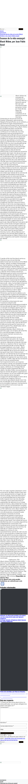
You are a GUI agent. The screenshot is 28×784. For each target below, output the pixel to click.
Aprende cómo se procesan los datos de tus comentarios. (12, 739)
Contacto (3, 780)
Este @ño (4, 735)
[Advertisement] (14, 14)
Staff (1, 781)
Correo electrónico (7, 726)
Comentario (4, 707)
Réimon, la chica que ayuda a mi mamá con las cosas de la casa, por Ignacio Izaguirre (13, 617)
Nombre (3, 722)
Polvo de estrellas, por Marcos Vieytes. (12, 691)
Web (1, 729)
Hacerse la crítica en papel (8, 783)
